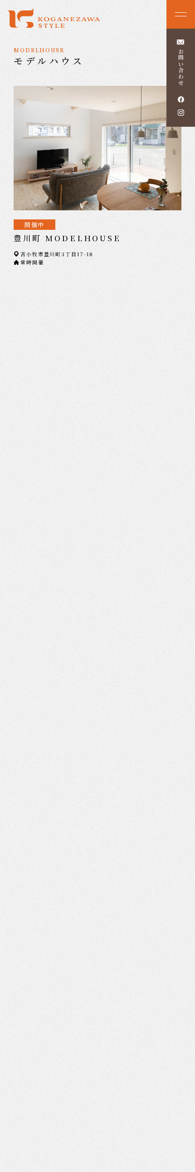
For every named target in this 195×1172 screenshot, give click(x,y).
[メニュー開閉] (180, 14)
